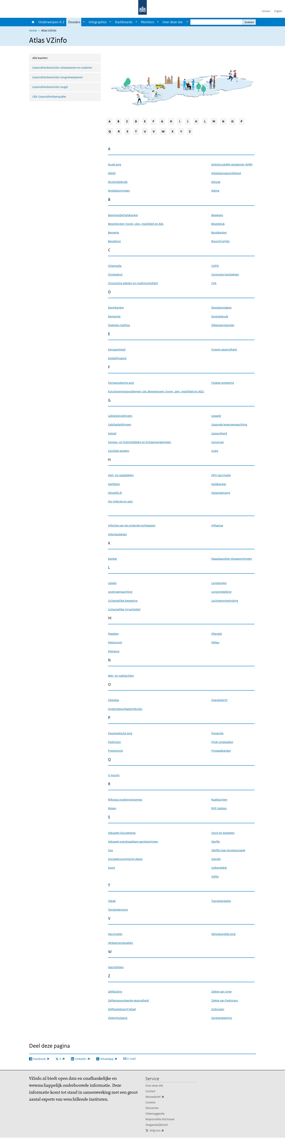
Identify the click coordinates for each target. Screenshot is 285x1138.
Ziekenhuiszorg (117, 1018)
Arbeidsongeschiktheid (226, 173)
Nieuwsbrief (163, 1097)
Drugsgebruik (219, 316)
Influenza (217, 525)
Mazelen (113, 634)
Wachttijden (116, 967)
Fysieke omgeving (222, 383)
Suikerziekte (219, 867)
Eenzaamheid (116, 349)
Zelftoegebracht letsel (122, 1009)
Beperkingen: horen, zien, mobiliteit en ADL (136, 224)
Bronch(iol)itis (220, 241)
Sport (111, 867)
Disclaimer (152, 1108)
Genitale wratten (118, 451)
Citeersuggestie (155, 1113)
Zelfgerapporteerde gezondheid (128, 1000)
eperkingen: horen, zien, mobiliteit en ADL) (156, 391)
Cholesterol (115, 274)
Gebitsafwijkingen (119, 424)
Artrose (215, 182)
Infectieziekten (117, 534)
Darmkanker (116, 307)
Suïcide (216, 859)
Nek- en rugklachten (121, 675)
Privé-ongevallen (222, 742)
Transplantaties (221, 901)
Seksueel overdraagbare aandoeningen (133, 841)
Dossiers (74, 22)
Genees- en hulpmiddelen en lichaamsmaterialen (139, 442)
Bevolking (114, 241)
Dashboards (123, 22)
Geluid (112, 433)
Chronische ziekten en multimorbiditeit (133, 283)
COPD (215, 266)
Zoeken (249, 22)
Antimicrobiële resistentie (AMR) (232, 164)
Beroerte (113, 232)
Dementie (114, 316)
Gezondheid (219, 433)
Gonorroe (217, 442)
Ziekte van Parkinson (224, 1000)
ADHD (112, 173)
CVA (213, 283)
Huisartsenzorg (220, 493)
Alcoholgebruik (118, 182)
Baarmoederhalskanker (123, 215)
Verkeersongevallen (120, 943)
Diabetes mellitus (119, 325)
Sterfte (215, 841)
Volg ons (165, 1130)
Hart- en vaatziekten (121, 475)
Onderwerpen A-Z (51, 22)
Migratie (216, 634)
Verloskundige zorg (223, 934)
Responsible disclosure (159, 1119)
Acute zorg (114, 164)
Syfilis (215, 876)
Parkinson (114, 742)
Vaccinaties (115, 934)
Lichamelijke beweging (122, 600)
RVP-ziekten (219, 808)
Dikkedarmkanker (222, 325)
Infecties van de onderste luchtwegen (131, 525)
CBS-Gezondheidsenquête (49, 96)
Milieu (215, 642)
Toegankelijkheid (156, 1125)
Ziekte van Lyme (221, 991)
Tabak (112, 901)
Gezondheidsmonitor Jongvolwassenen (57, 77)
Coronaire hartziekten (225, 274)
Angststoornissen (119, 190)
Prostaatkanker (221, 750)
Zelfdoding (115, 991)
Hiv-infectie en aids (120, 501)
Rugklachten (219, 799)
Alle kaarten (50, 58)
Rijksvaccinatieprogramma (125, 799)
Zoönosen (217, 1009)
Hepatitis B (115, 493)
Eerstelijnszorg (117, 358)
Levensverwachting (120, 592)
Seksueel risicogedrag (122, 833)
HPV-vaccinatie (221, 475)
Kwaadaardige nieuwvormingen (231, 558)
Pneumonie (115, 750)
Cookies (150, 1102)
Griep (214, 451)
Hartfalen (114, 484)
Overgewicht (219, 700)
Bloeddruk (218, 224)
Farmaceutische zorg (121, 383)
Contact (266, 11)
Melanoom (115, 642)
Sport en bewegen (223, 833)
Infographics (98, 22)
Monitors (147, 22)
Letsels (112, 583)
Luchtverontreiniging (224, 600)
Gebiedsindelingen (120, 416)
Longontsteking (221, 592)
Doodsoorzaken (221, 307)
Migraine (113, 651)
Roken (112, 808)
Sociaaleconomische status (125, 859)
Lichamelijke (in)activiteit (124, 609)
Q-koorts (113, 775)
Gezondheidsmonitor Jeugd (50, 87)
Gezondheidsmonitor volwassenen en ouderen (62, 67)
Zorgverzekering (221, 1018)
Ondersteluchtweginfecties (125, 709)
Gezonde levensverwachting (229, 424)
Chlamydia (115, 266)
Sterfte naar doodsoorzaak (228, 850)
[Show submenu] (84, 22)
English (278, 11)
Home (32, 22)
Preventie (217, 733)
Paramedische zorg (120, 733)
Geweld (216, 416)
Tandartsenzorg (118, 909)
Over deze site (154, 1085)
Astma (215, 190)
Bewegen (217, 215)
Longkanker (219, 583)
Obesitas (113, 700)
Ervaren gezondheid (224, 349)
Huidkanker (218, 484)
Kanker (112, 558)
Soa (110, 850)
